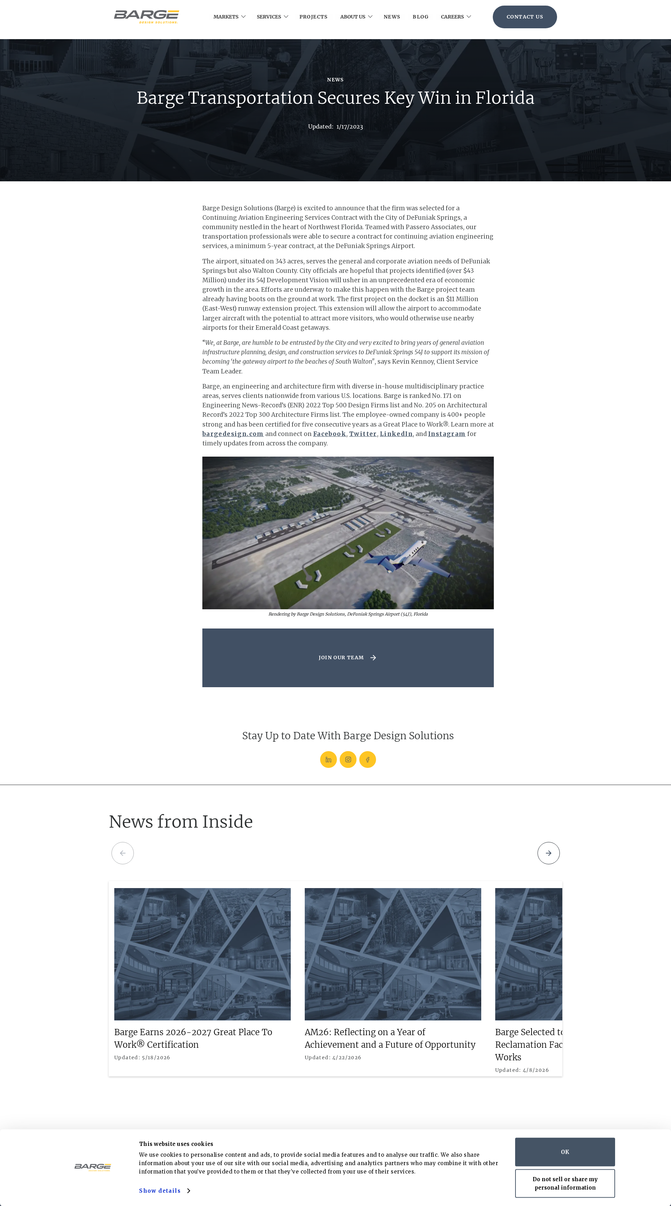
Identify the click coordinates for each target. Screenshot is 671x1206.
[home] (146, 16)
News (392, 17)
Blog (420, 17)
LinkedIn (396, 434)
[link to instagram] (348, 759)
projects (314, 17)
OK (565, 1152)
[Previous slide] (122, 853)
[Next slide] (548, 853)
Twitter (363, 434)
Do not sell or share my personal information (565, 1183)
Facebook (329, 434)
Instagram (447, 434)
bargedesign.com (233, 434)
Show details (160, 1190)
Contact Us (525, 17)
